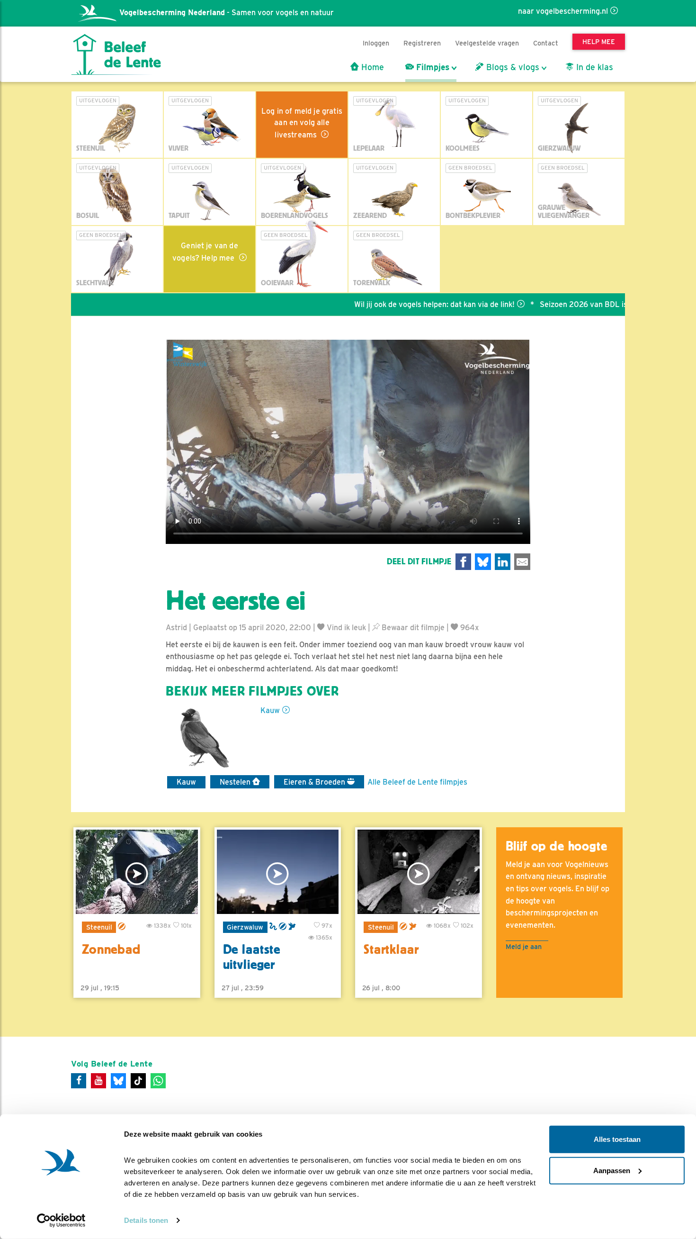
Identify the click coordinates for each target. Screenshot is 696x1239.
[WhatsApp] (158, 1080)
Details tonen (146, 1220)
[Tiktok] (138, 1080)
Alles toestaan (617, 1139)
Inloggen (376, 43)
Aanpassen (611, 1170)
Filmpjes (431, 67)
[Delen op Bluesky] (483, 561)
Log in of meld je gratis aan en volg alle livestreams (301, 123)
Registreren (422, 43)
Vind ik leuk (345, 627)
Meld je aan (524, 946)
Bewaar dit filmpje (412, 627)
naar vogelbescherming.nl (563, 11)
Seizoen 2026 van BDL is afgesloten (572, 304)
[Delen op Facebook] (463, 561)
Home (371, 67)
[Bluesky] (118, 1080)
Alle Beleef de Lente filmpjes (417, 782)
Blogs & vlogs (511, 67)
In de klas (593, 67)
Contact (545, 43)
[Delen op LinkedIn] (503, 561)
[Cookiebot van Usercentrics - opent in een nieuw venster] (61, 1220)
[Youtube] (98, 1080)
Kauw (270, 710)
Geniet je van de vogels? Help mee (205, 251)
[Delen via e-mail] (522, 561)
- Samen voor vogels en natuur (226, 12)
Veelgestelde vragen (487, 43)
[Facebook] (78, 1080)
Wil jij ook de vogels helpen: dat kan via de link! (403, 304)
